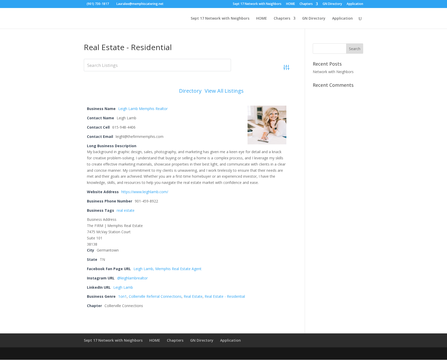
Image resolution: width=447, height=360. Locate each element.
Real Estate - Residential (225, 296)
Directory (190, 91)
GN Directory (332, 4)
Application (355, 4)
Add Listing (268, 90)
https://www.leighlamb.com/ (144, 191)
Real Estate (193, 296)
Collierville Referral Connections (155, 296)
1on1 (122, 296)
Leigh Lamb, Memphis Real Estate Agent (167, 268)
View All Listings (224, 91)
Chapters (306, 4)
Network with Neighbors (333, 71)
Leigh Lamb (123, 287)
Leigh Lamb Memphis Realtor (143, 108)
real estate (126, 210)
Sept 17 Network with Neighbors (257, 4)
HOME (290, 4)
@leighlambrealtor (132, 278)
